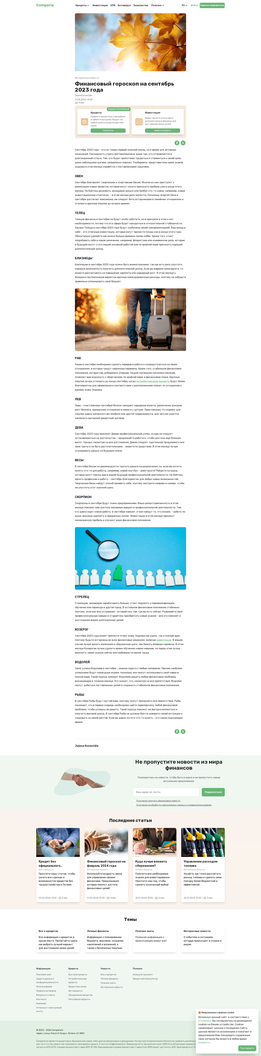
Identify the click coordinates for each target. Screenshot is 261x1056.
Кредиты (81, 5)
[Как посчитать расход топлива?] (203, 842)
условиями (204, 1020)
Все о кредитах (108, 974)
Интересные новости (112, 987)
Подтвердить (247, 1048)
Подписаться (213, 792)
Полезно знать (108, 983)
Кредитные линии (77, 986)
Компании (41, 1003)
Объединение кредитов (80, 995)
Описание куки (43, 974)
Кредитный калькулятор (145, 979)
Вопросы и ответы (45, 995)
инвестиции (163, 640)
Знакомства (140, 5)
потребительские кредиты (153, 381)
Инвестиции (100, 5)
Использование (44, 986)
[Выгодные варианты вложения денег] (154, 842)
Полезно (156, 5)
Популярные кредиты (79, 999)
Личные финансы (109, 979)
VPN (112, 5)
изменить (204, 1042)
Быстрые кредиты (77, 974)
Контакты (41, 999)
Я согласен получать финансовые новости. (158, 801)
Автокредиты (75, 991)
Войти (194, 5)
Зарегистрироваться (212, 5)
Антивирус (124, 5)
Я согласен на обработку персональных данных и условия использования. (174, 805)
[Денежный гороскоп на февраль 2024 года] (106, 842)
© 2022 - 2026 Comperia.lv (49, 1030)
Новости (105, 968)
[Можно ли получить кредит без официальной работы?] (58, 842)
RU (183, 5)
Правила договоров (46, 991)
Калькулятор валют (143, 974)
